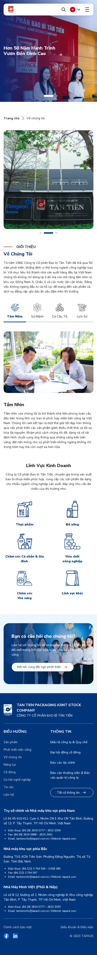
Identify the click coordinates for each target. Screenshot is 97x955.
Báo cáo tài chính (62, 762)
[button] (40, 96)
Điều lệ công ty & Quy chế (68, 742)
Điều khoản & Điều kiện (77, 927)
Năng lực (10, 764)
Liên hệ (9, 794)
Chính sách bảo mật (18, 927)
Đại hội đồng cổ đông (65, 752)
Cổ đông (10, 772)
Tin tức (9, 787)
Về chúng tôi (36, 118)
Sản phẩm (11, 742)
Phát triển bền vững (17, 750)
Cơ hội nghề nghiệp (17, 780)
